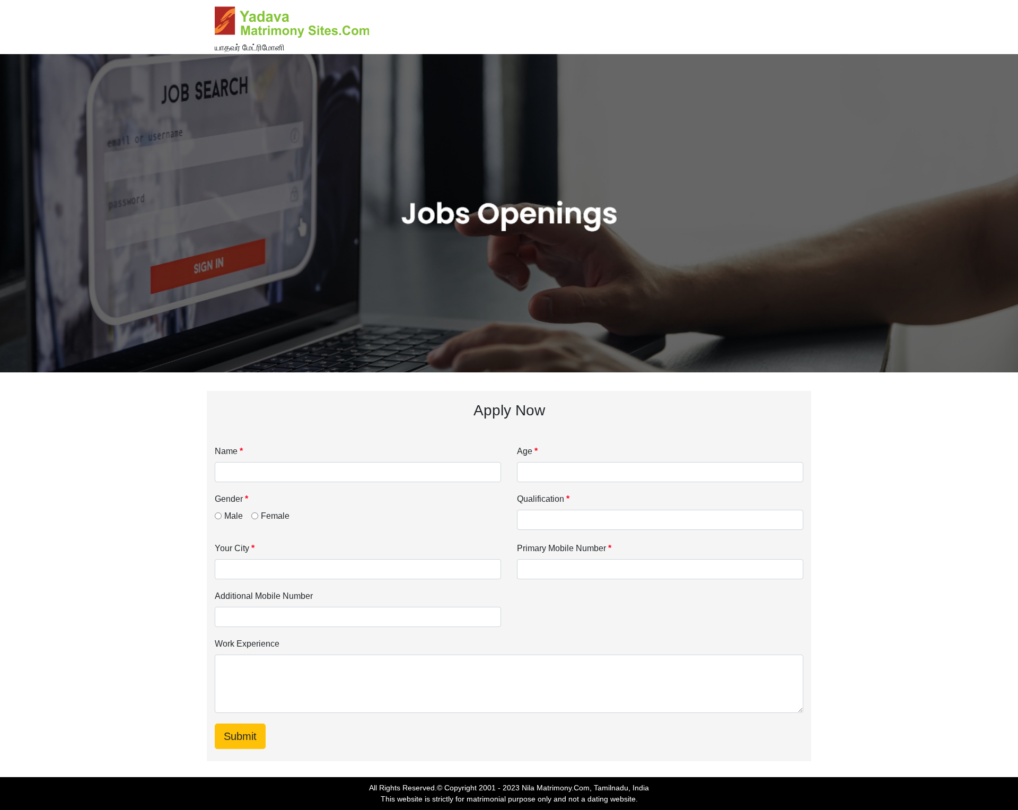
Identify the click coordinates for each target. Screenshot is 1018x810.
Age (527, 451)
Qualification (543, 498)
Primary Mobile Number (564, 548)
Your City (234, 548)
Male (233, 515)
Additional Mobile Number (264, 595)
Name (229, 451)
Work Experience (247, 643)
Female (275, 515)
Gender (231, 498)
